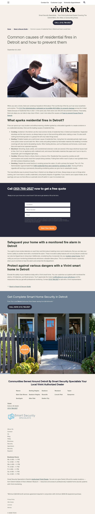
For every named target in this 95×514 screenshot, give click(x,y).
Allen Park (32, 398)
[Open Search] (84, 2)
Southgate (19, 398)
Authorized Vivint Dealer (40, 479)
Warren (18, 391)
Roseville (45, 394)
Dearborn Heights (34, 394)
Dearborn (45, 391)
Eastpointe (70, 394)
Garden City (45, 398)
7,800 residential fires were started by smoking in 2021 (52, 166)
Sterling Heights (34, 391)
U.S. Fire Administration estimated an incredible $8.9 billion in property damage (47, 108)
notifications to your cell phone (64, 277)
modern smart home (73, 256)
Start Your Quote (47, 228)
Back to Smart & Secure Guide (20, 286)
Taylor (69, 391)
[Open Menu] (8, 2)
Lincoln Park (59, 394)
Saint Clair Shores (21, 394)
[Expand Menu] (32, 9)
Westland (58, 391)
